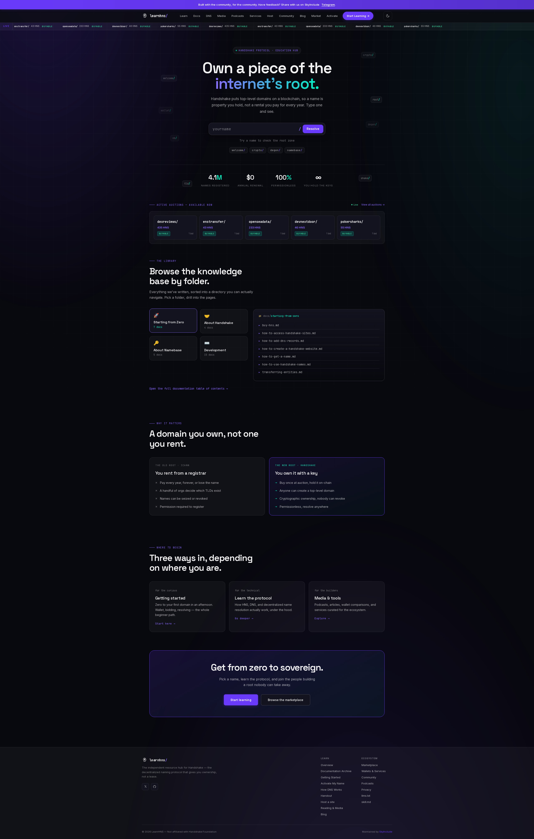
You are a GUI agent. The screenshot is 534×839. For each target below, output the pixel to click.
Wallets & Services (373, 771)
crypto (258, 150)
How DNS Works (331, 789)
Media (221, 16)
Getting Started (330, 777)
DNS (209, 16)
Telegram (328, 4)
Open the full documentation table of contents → (188, 388)
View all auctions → (373, 204)
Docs (196, 16)
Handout (326, 795)
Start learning (240, 700)
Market (316, 16)
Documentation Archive (336, 771)
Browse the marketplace (285, 700)
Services (255, 16)
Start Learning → (358, 16)
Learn (184, 16)
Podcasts (238, 16)
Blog (303, 16)
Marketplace (369, 765)
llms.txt (365, 795)
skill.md (366, 802)
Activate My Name (332, 783)
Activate (332, 16)
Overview (327, 765)
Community (286, 16)
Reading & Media (332, 808)
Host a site (328, 802)
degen (275, 150)
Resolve (313, 129)
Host (270, 16)
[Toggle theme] (387, 15)
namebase (294, 150)
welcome (238, 150)
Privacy (366, 789)
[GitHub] (154, 786)
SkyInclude (385, 831)
